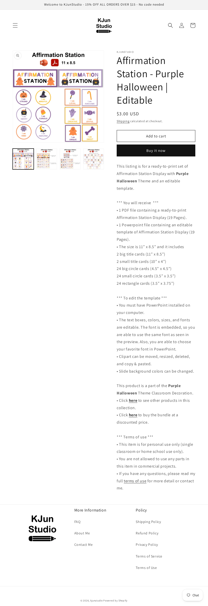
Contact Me (83, 544)
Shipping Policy (148, 521)
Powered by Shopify (115, 600)
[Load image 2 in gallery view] (46, 159)
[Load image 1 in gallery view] (23, 159)
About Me (82, 533)
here (133, 400)
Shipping (123, 121)
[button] (15, 25)
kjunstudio (96, 600)
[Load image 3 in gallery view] (70, 159)
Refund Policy (147, 533)
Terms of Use (146, 567)
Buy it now (156, 150)
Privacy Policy (147, 544)
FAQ (77, 521)
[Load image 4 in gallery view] (93, 159)
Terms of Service (149, 556)
